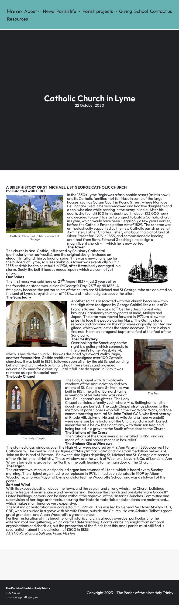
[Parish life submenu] (78, 11)
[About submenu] (39, 11)
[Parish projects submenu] (115, 11)
